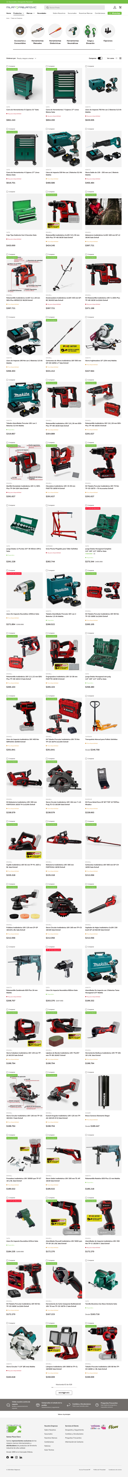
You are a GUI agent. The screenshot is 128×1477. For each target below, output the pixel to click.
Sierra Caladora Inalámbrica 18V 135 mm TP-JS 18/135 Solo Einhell (23, 1054)
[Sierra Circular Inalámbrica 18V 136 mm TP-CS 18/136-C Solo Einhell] (24, 1092)
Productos (17, 13)
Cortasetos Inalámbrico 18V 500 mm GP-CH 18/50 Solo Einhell (102, 866)
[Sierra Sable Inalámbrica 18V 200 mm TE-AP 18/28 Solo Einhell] (64, 1155)
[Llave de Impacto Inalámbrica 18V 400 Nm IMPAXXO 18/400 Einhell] (24, 716)
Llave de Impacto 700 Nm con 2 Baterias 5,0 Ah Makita (103, 111)
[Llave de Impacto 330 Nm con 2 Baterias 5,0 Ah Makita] (64, 149)
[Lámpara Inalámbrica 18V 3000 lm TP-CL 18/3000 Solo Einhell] (64, 1343)
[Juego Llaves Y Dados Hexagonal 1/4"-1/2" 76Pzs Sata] (24, 1406)
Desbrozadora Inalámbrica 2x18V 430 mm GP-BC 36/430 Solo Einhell (64, 299)
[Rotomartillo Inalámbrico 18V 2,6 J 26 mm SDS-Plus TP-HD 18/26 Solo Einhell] (64, 400)
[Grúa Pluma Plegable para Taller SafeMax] (64, 525)
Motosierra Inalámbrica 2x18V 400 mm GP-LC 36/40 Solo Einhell (102, 236)
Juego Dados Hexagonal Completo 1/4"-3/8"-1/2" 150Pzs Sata (98, 550)
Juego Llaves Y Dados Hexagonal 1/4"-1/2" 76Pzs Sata (22, 1430)
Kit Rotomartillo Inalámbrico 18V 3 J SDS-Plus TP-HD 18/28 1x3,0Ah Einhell (102, 299)
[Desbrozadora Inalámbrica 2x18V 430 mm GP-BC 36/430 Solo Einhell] (64, 274)
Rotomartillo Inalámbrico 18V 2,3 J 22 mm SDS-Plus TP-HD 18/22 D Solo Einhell (24, 678)
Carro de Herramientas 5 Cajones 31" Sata (22, 110)
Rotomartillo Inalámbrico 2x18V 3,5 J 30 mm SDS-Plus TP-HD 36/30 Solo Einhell (62, 236)
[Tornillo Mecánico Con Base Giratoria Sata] (103, 1280)
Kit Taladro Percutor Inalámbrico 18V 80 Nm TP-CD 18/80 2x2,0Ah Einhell (102, 615)
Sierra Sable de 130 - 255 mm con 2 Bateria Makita (101, 173)
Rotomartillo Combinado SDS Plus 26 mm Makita (22, 991)
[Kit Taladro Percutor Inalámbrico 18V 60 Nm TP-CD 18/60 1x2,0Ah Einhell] (24, 1280)
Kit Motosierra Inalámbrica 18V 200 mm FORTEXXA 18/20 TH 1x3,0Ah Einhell (21, 803)
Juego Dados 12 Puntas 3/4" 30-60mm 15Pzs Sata (23, 550)
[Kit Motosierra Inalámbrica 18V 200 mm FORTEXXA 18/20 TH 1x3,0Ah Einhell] (24, 778)
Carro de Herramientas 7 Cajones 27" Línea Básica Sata (62, 111)
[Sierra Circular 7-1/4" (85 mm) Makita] (24, 1343)
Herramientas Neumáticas (73, 42)
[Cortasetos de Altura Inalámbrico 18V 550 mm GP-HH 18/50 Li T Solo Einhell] (64, 337)
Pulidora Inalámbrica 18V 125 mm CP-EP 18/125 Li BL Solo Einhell (22, 928)
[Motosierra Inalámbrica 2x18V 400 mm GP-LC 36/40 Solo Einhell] (103, 212)
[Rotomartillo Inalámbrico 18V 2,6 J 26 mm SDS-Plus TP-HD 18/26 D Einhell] (103, 400)
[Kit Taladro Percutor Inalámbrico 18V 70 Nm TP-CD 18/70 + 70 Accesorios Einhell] (103, 462)
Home (8, 13)
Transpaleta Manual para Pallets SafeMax (101, 739)
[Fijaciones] (108, 31)
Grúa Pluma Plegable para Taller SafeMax (62, 549)
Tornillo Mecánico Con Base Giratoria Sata (101, 1304)
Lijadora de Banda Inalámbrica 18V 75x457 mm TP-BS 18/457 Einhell (62, 1054)
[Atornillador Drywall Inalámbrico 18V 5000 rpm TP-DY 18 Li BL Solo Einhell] (64, 1218)
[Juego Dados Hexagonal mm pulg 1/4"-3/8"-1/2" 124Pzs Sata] (103, 653)
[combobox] (74, 7)
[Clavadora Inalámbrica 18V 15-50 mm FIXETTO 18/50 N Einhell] (64, 462)
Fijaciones (108, 41)
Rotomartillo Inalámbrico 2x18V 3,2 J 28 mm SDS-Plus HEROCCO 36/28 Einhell (23, 299)
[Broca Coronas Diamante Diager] (103, 1092)
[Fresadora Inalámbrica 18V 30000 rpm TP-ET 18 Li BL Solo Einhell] (24, 1155)
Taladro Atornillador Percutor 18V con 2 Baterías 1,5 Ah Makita (61, 615)
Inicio (7, 18)
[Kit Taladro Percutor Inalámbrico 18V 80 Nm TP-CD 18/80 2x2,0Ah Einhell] (103, 590)
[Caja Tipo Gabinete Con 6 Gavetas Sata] (24, 212)
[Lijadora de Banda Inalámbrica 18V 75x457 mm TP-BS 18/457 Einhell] (64, 1029)
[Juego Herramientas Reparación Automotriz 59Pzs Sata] (64, 1406)
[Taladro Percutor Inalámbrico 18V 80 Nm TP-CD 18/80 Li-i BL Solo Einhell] (103, 1343)
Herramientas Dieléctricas (55, 42)
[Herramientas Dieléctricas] (55, 31)
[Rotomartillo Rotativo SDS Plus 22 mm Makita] (103, 1155)
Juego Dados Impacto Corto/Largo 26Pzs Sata (102, 1429)
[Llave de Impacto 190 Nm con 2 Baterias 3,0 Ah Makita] (24, 337)
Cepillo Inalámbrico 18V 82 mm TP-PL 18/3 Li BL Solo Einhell (23, 866)
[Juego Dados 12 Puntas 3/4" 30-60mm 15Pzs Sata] (24, 525)
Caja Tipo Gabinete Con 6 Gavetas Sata (21, 235)
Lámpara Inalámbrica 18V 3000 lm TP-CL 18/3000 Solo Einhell (62, 1368)
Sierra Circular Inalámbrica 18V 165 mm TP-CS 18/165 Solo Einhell (64, 928)
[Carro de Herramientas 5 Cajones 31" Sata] (24, 86)
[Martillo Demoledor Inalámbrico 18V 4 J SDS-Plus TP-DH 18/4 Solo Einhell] (24, 462)
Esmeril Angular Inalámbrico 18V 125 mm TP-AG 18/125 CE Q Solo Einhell (63, 1117)
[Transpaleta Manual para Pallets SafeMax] (103, 716)
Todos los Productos (16, 18)
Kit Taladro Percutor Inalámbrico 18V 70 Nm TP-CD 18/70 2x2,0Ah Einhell (63, 740)
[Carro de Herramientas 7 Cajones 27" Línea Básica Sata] (64, 86)
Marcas (29, 13)
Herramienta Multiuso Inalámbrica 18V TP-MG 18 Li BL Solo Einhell (103, 1054)
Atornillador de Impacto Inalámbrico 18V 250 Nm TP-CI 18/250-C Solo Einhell (102, 1242)
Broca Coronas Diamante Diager (97, 1116)
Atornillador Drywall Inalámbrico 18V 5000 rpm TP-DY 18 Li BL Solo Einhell (64, 1242)
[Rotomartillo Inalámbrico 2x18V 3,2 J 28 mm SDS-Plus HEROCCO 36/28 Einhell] (24, 274)
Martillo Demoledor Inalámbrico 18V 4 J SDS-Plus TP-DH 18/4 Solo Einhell (23, 487)
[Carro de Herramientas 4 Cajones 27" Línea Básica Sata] (24, 149)
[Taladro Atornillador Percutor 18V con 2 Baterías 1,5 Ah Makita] (64, 590)
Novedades (41, 13)
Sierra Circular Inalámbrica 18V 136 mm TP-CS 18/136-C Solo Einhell (24, 1117)
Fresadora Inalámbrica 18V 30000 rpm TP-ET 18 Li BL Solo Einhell (23, 1179)
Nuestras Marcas (85, 13)
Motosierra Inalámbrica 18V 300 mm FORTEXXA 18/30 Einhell (60, 866)
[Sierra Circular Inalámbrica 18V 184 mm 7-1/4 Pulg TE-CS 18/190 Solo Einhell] (64, 778)
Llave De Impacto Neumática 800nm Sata (62, 990)
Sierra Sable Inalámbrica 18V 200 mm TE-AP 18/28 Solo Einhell (63, 1179)
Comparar (92, 58)
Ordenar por (11, 58)
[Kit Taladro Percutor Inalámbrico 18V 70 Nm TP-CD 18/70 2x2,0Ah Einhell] (64, 716)
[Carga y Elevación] (90, 31)
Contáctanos (100, 13)
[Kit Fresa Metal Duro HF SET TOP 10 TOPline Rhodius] (103, 778)
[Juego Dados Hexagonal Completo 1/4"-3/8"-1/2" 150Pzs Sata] (103, 525)
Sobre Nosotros (59, 13)
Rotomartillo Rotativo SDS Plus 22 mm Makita (102, 1178)
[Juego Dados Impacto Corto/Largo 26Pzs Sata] (103, 1406)
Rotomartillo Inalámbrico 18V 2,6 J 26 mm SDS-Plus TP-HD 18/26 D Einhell (103, 424)
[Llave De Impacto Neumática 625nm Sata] (24, 1218)
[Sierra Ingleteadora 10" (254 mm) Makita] (103, 337)
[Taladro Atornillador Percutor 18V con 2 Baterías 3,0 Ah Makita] (24, 400)
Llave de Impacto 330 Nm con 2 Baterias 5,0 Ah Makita (64, 173)
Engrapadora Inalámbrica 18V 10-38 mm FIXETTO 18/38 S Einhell (61, 678)
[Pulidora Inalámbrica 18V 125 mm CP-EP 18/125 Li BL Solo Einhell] (24, 904)
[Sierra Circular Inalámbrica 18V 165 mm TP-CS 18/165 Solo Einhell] (64, 904)
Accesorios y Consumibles (20, 42)
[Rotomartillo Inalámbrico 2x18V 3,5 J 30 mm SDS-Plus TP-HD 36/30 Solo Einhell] (64, 212)
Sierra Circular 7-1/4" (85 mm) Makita (20, 1367)
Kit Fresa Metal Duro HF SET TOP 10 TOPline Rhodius (102, 803)
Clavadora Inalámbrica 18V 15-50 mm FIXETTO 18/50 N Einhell (60, 487)
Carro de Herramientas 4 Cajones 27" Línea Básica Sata (22, 173)
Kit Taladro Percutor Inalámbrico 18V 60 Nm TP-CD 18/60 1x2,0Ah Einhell (23, 1305)
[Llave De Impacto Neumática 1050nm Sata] (24, 590)
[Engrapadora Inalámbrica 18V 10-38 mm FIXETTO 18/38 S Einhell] (64, 653)
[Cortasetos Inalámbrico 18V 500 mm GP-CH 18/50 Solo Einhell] (103, 841)
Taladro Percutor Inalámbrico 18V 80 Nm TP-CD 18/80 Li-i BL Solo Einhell (102, 1368)
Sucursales (72, 13)
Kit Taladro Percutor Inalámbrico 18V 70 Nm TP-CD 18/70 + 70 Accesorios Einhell (102, 487)
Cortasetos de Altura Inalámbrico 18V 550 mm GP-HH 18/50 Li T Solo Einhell (63, 362)
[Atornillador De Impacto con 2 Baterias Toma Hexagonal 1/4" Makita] (103, 967)
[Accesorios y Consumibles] (20, 31)
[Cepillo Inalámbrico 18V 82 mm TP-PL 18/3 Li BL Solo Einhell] (24, 841)
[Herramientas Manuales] (37, 31)
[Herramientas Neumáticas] (73, 31)
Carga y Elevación (90, 42)
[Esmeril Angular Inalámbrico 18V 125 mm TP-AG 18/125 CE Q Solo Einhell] (64, 1092)
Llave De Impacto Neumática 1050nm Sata (22, 614)
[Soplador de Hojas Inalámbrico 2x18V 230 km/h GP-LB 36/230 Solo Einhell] (103, 904)
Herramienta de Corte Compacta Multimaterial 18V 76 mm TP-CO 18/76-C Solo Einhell (63, 1305)
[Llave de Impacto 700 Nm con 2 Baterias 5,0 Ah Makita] (103, 86)
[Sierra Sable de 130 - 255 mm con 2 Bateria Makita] (103, 149)
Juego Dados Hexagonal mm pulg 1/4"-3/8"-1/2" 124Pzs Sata (98, 678)
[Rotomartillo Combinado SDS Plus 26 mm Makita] (24, 967)
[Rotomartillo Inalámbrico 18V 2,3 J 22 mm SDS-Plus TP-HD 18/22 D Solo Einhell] (24, 653)
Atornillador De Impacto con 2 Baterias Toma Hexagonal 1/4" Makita (102, 991)
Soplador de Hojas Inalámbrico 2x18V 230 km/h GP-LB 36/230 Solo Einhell (101, 928)
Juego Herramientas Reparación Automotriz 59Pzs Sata (62, 1430)
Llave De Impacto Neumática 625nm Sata (22, 1241)
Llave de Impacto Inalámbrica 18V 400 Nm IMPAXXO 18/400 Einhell (22, 740)
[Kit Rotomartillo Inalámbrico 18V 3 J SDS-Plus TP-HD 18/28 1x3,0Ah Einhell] (103, 274)
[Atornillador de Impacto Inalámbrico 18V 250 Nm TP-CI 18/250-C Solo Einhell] (103, 1218)
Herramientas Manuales (38, 42)
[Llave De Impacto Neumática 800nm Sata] (64, 967)
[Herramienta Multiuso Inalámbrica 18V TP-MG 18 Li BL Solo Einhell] (103, 1029)
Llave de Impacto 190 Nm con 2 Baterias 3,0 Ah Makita (24, 362)
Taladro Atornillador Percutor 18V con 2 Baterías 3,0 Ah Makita (21, 424)
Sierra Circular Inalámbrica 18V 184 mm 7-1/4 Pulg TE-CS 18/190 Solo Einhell (63, 803)
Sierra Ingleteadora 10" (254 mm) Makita (101, 361)
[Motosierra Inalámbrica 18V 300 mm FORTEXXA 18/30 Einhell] (64, 841)
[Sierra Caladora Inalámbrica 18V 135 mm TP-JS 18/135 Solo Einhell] (24, 1029)
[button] (120, 7)
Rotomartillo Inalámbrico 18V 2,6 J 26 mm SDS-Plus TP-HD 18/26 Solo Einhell (64, 424)
